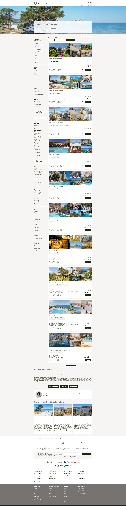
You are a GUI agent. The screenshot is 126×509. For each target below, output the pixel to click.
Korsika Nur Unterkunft (38, 475)
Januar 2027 (37, 139)
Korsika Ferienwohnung (82, 476)
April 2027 (37, 143)
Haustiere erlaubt (38, 172)
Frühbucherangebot (38, 238)
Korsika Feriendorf (81, 479)
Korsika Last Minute (52, 478)
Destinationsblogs (81, 490)
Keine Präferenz (38, 123)
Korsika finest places (81, 473)
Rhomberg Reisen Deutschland (39, 498)
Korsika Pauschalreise (37, 473)
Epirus (36, 71)
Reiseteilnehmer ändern (38, 40)
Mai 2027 (36, 145)
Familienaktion (37, 237)
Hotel (36, 179)
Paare (36, 168)
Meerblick (37, 217)
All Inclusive (37, 198)
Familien (36, 166)
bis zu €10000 (37, 231)
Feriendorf (37, 184)
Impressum (51, 488)
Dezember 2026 (38, 137)
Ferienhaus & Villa (38, 181)
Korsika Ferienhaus (81, 478)
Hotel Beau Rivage (54, 122)
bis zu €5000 (37, 230)
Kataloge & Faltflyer (81, 494)
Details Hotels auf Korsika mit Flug (42, 31)
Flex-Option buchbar (38, 245)
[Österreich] (91, 2)
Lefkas (36, 76)
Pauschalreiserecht (52, 493)
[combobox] (77, 2)
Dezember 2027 (38, 155)
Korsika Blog (65, 475)
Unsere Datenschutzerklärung (68, 457)
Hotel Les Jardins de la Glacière (58, 219)
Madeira (36, 82)
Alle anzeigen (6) (38, 174)
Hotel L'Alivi (52, 316)
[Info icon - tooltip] (40, 169)
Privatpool (37, 220)
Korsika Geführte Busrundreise (39, 479)
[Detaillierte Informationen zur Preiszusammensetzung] (90, 65)
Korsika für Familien (52, 473)
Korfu (36, 74)
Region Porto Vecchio (39, 94)
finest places (37, 169)
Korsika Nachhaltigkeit (53, 476)
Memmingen (37, 51)
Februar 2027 (37, 140)
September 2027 (38, 151)
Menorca (65, 496)
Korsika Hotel (80, 475)
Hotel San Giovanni (54, 283)
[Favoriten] (86, 2)
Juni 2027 (37, 146)
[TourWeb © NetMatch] (90, 507)
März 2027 (37, 142)
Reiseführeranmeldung (82, 493)
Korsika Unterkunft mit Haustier (54, 479)
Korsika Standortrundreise (38, 476)
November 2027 (38, 154)
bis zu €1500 (37, 227)
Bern (36, 48)
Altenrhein (37, 46)
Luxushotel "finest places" (77, 26)
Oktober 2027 (37, 152)
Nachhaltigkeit (37, 171)
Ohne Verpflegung (38, 204)
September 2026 (38, 133)
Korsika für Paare (52, 475)
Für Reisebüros (36, 493)
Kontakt (35, 488)
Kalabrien (36, 79)
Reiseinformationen (52, 496)
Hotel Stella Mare (54, 58)
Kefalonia (36, 73)
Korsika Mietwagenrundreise (39, 478)
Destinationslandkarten (82, 491)
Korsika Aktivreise (37, 481)
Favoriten (36, 250)
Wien (36, 52)
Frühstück (37, 203)
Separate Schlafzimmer (39, 219)
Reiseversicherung (52, 494)
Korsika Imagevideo (66, 473)
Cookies (50, 499)
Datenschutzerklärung (52, 491)
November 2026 (38, 136)
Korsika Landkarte (66, 476)
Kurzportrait (36, 490)
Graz (36, 54)
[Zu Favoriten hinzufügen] (83, 70)
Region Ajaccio (37, 90)
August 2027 (37, 149)
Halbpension (37, 201)
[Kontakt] (88, 2)
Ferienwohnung (38, 182)
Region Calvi (37, 93)
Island (64, 501)
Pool (36, 212)
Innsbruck (37, 55)
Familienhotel (65, 26)
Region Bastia (37, 91)
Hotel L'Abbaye (53, 187)
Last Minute (37, 125)
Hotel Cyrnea (53, 154)
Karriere (35, 491)
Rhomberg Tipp (55, 61)
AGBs (50, 490)
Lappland (65, 502)
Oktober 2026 (37, 134)
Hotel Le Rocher (53, 251)
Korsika (36, 68)
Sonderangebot (38, 240)
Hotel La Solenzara (54, 90)
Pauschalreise (37, 106)
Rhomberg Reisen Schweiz (38, 499)
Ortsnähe (36, 209)
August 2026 (37, 131)
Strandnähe (37, 211)
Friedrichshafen (38, 49)
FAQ (49, 498)
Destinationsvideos (81, 488)
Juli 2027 (36, 148)
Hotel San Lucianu (54, 349)
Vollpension (37, 200)
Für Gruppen (36, 494)
